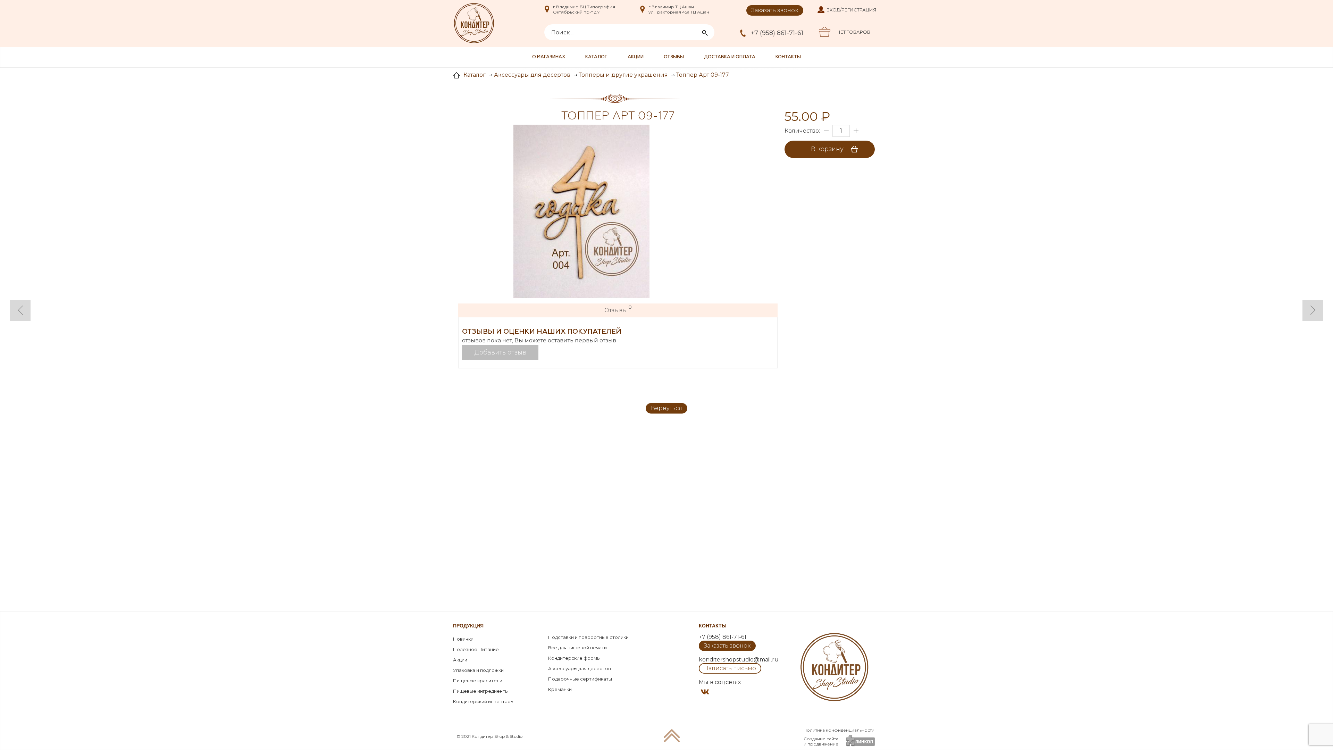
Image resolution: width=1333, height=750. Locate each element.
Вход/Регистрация (852, 9)
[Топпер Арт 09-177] (581, 212)
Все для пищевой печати (577, 647)
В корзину (828, 149)
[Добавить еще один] (856, 131)
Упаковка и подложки (478, 670)
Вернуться (666, 408)
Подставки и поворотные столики (588, 637)
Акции (636, 57)
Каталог (596, 57)
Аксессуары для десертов (579, 668)
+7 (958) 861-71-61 (777, 33)
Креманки (560, 689)
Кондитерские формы (574, 658)
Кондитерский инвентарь (483, 701)
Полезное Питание (476, 649)
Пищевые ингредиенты (481, 691)
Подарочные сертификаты (580, 679)
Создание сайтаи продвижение (821, 741)
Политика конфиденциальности (839, 730)
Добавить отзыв (500, 352)
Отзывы (674, 57)
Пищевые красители (477, 680)
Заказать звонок (775, 10)
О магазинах (548, 57)
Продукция (468, 625)
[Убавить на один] (826, 131)
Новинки (463, 639)
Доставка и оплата (729, 57)
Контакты (788, 57)
